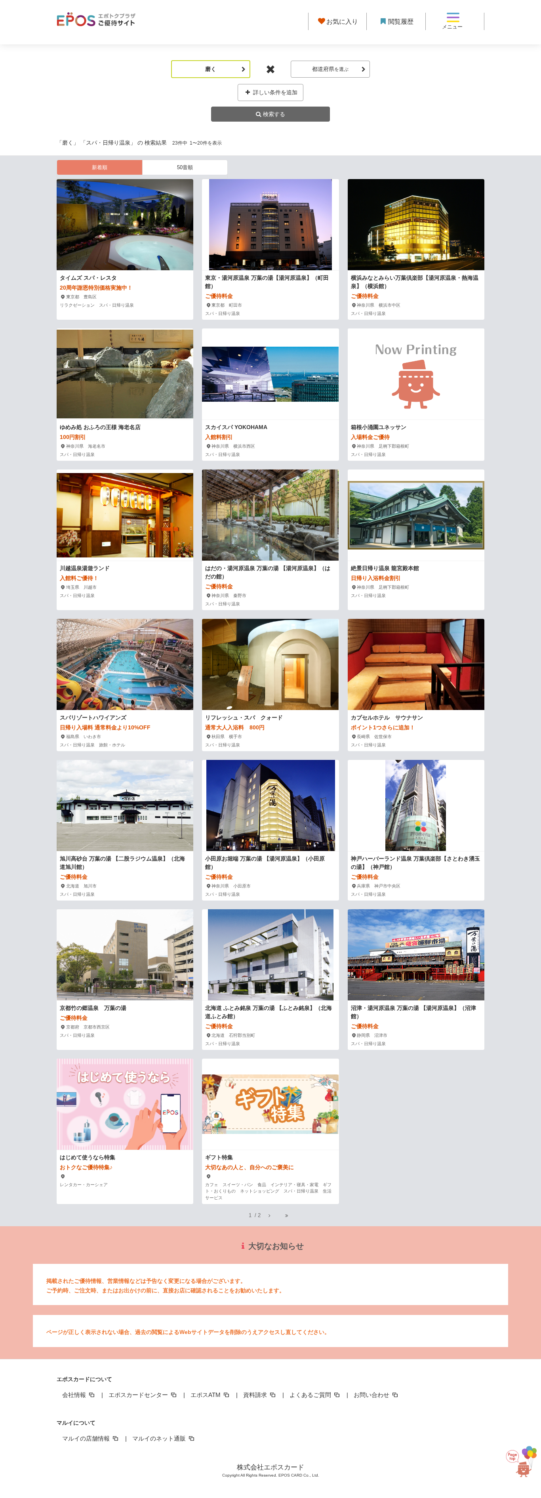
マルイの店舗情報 (86, 1438)
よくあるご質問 (311, 1394)
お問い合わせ (372, 1394)
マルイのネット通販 (159, 1438)
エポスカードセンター (139, 1394)
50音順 (185, 167)
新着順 (99, 167)
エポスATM (206, 1394)
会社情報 (75, 1394)
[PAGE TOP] (518, 1458)
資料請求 (256, 1394)
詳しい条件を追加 (274, 92)
